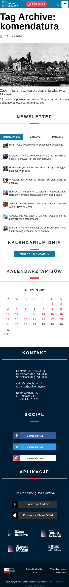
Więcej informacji (56, 582)
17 (8, 319)
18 (16, 319)
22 (52, 319)
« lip (6, 333)
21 (43, 319)
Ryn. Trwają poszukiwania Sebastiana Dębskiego (36, 144)
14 (43, 314)
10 (8, 314)
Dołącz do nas (35, 435)
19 (25, 319)
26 (25, 324)
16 (61, 314)
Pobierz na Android (37, 504)
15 (52, 314)
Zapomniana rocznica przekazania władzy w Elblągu (32, 92)
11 (16, 314)
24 (8, 324)
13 (34, 314)
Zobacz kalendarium (34, 254)
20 (34, 319)
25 (16, 324)
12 (25, 314)
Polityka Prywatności (34, 586)
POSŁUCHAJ (38, 4)
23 (61, 319)
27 (34, 324)
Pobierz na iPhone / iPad (38, 515)
